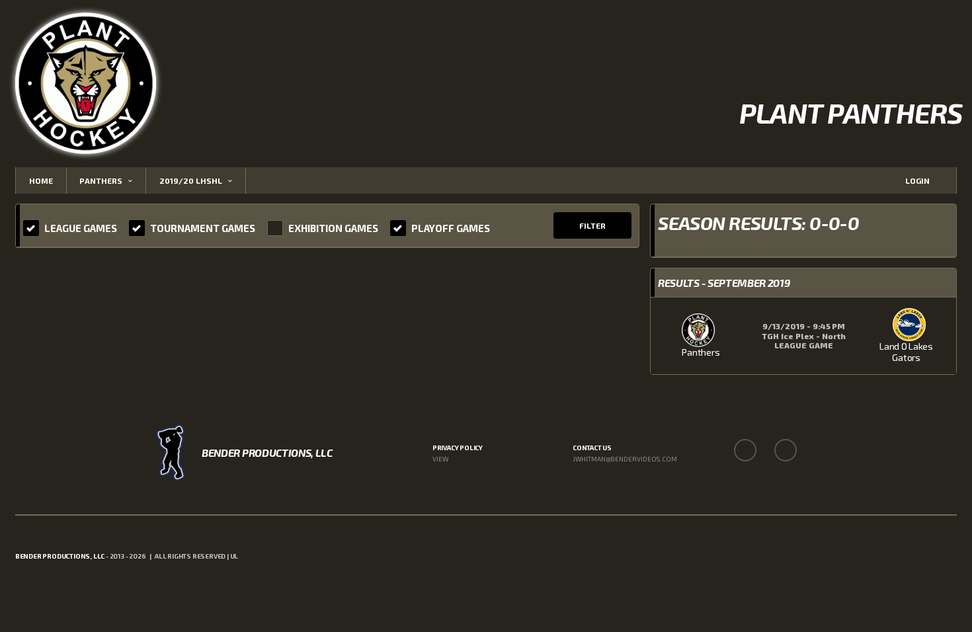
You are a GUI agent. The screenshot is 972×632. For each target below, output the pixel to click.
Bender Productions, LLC (59, 556)
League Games (80, 228)
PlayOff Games (450, 228)
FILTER (592, 225)
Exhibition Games (333, 228)
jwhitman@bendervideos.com (625, 459)
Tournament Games (202, 228)
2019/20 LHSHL (190, 180)
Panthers (100, 180)
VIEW (440, 459)
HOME (41, 180)
